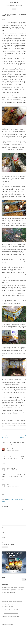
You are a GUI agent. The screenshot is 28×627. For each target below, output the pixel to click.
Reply (3, 463)
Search (3, 577)
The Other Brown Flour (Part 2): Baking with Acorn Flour (13, 587)
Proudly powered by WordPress (7, 624)
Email (3, 532)
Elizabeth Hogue (11, 448)
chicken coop (22, 423)
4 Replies (3, 19)
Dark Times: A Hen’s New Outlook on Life (10, 592)
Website (3, 537)
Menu (14, 8)
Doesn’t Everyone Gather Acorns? (15, 601)
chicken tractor (7, 24)
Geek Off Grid (14, 3)
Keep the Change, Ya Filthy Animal (8, 590)
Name (3, 527)
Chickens (13, 423)
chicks (13, 425)
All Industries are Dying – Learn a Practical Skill (11, 586)
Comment (4, 512)
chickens (10, 425)
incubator (17, 425)
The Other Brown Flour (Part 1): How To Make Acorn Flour (13, 589)
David (3, 609)
